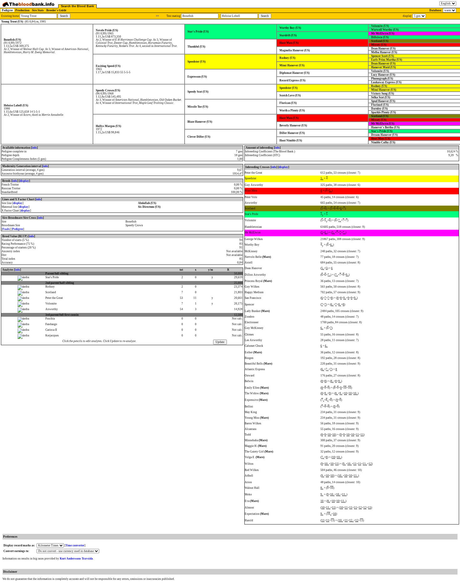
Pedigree (7, 10)
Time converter (74, 545)
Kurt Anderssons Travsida (76, 558)
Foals (6, 229)
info (34, 147)
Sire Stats (38, 10)
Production (22, 10)
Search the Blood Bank (77, 6)
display (24, 180)
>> (157, 16)
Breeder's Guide (56, 10)
